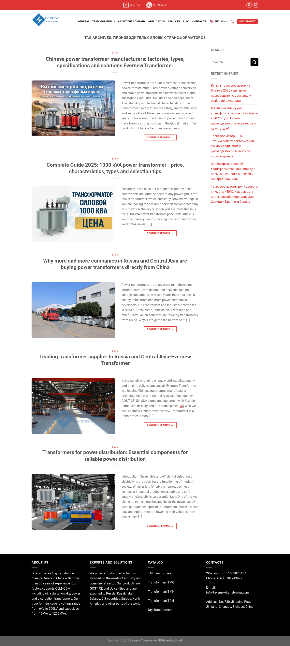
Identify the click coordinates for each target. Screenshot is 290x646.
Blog (186, 21)
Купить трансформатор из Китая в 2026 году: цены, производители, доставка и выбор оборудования (231, 93)
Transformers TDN (161, 601)
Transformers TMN (161, 592)
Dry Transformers (160, 610)
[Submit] (254, 62)
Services (174, 21)
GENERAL (84, 21)
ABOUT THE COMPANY (131, 21)
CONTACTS (199, 21)
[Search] (232, 21)
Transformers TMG (161, 582)
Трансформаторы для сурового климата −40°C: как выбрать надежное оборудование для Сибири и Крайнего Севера (234, 194)
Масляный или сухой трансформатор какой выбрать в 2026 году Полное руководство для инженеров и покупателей (234, 118)
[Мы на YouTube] (255, 5)
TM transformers (159, 573)
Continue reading (160, 137)
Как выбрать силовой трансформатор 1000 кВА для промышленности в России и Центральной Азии (233, 171)
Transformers (102, 21)
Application (156, 21)
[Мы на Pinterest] (249, 5)
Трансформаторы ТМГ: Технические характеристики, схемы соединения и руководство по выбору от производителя (232, 146)
